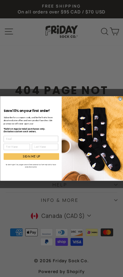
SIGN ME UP (31, 156)
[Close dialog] (120, 99)
